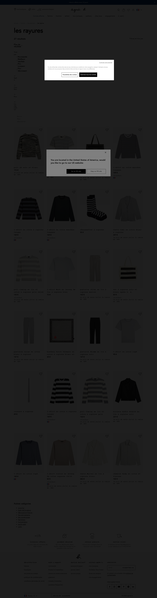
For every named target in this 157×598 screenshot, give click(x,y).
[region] (79, 70)
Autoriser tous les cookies (88, 74)
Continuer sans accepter (105, 62)
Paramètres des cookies (70, 74)
